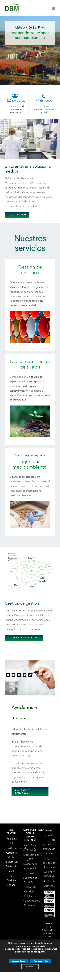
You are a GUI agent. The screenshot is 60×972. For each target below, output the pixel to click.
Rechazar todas (41, 961)
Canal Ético (30, 882)
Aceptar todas (18, 961)
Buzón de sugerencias (30, 875)
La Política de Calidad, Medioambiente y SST (30, 852)
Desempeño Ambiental (30, 866)
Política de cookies (49, 851)
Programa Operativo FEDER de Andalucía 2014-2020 (49, 877)
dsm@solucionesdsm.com (20, 848)
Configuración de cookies (48, 860)
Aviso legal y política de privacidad (49, 837)
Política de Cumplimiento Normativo (30, 901)
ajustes (41, 951)
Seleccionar (30, 966)
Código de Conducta (30, 889)
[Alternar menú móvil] (53, 8)
